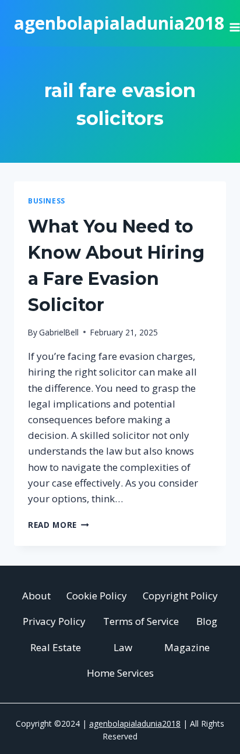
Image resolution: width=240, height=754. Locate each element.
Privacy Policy (54, 621)
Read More (58, 524)
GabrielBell (59, 332)
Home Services (120, 673)
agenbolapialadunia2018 (135, 723)
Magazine (187, 647)
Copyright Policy (180, 595)
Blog (206, 621)
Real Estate (55, 647)
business (46, 200)
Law (123, 647)
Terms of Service (141, 621)
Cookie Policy (96, 595)
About (36, 595)
